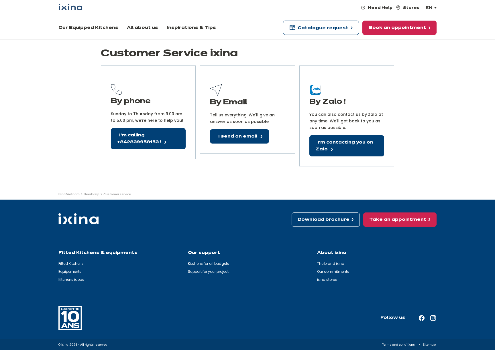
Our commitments (333, 271)
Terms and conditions (399, 345)
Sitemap (430, 345)
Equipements (69, 271)
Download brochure (323, 220)
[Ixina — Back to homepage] (70, 7)
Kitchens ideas (71, 279)
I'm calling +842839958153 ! (139, 138)
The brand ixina (330, 263)
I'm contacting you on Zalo (344, 146)
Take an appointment (397, 220)
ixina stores (327, 279)
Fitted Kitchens (71, 263)
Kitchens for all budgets (208, 263)
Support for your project (208, 271)
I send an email (238, 136)
